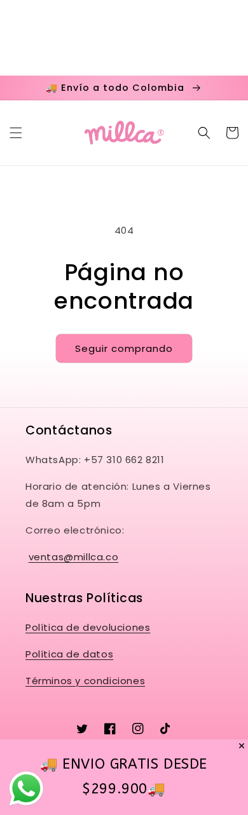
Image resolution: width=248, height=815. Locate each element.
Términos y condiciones (85, 680)
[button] (16, 133)
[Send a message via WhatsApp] (26, 789)
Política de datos (69, 654)
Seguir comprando (124, 348)
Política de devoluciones (87, 627)
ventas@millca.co (74, 556)
